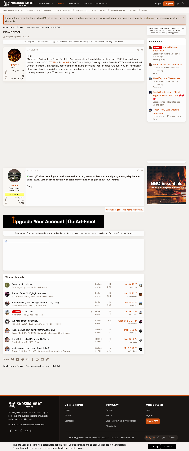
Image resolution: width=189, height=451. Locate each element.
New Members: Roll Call (13, 10)
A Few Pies (27, 311)
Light (163, 437)
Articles (72, 3)
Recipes (103, 10)
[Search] (183, 4)
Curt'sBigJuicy (18, 287)
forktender (17, 296)
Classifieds (111, 426)
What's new (44, 3)
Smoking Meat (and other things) (121, 421)
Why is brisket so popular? (25, 320)
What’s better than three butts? (168, 64)
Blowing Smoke (33, 10)
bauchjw (133, 287)
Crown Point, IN (17, 79)
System (152, 437)
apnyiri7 (9, 36)
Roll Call (43, 287)
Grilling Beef (158, 105)
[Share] (138, 50)
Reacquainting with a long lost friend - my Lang (35, 302)
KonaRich (16, 324)
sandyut (133, 305)
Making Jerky (159, 59)
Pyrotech (16, 342)
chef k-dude (131, 351)
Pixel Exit (130, 438)
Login (148, 410)
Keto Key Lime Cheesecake (166, 78)
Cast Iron (134, 10)
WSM (53, 62)
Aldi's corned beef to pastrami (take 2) (31, 348)
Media (86, 3)
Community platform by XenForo (92, 438)
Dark (173, 437)
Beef (43, 305)
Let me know (146, 18)
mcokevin (16, 315)
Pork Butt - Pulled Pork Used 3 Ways (30, 339)
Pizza (37, 315)
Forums (60, 3)
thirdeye (133, 342)
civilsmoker (132, 296)
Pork (37, 342)
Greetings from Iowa (22, 284)
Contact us (69, 421)
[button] (52, 4)
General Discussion (45, 296)
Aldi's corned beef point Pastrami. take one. (33, 329)
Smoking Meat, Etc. (118, 10)
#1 (142, 50)
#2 (142, 170)
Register (149, 415)
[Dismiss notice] (183, 17)
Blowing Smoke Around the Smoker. (53, 333)
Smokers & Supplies (63, 10)
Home (67, 410)
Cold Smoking (81, 10)
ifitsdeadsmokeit (19, 305)
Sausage (47, 10)
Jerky (93, 10)
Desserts (157, 87)
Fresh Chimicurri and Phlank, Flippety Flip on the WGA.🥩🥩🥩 (168, 95)
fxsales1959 (17, 333)
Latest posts (156, 41)
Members (99, 3)
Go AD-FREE (152, 421)
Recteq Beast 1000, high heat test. (29, 293)
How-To (145, 10)
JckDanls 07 (131, 333)
